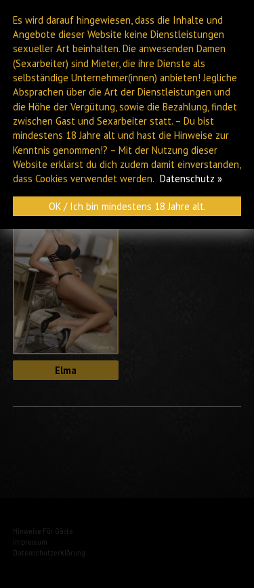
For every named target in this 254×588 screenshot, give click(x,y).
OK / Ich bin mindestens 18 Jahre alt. (127, 206)
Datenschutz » (191, 178)
